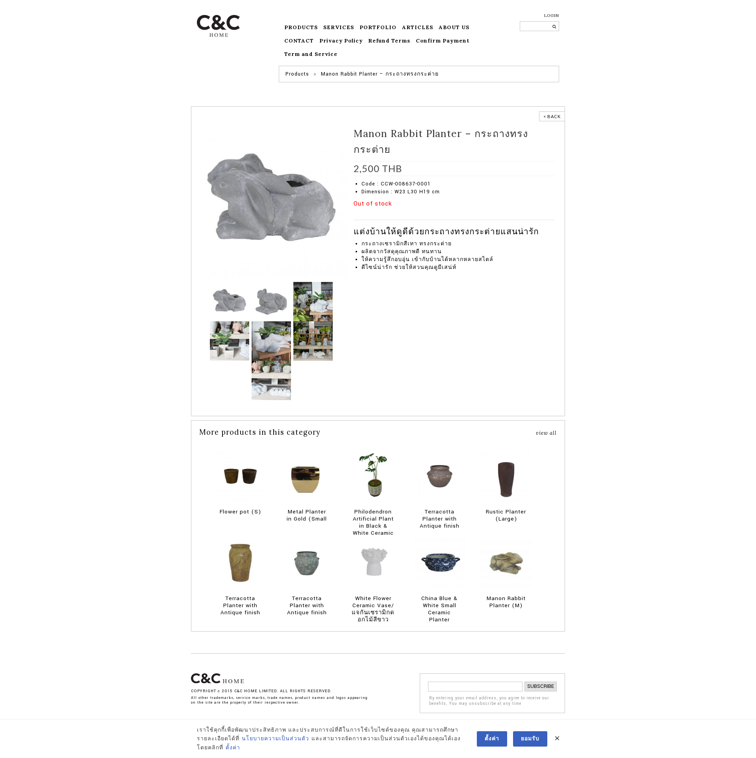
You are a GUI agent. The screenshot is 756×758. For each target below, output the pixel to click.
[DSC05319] (313, 301)
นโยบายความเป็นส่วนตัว (275, 738)
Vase (474, 216)
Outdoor (458, 216)
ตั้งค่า (233, 747)
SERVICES (338, 27)
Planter (386, 216)
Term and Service (310, 54)
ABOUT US (454, 27)
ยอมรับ (530, 738)
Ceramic (422, 216)
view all (546, 433)
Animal (403, 216)
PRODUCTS (301, 27)
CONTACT (299, 40)
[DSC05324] (271, 380)
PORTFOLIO (378, 27)
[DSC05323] (229, 340)
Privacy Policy (341, 40)
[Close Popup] (557, 738)
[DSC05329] (271, 340)
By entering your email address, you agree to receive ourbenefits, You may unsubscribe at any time (489, 701)
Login (551, 15)
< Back (552, 116)
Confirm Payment (442, 40)
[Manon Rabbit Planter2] (271, 301)
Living (440, 216)
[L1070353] (313, 340)
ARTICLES (417, 27)
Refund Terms (389, 40)
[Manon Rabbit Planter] (271, 201)
